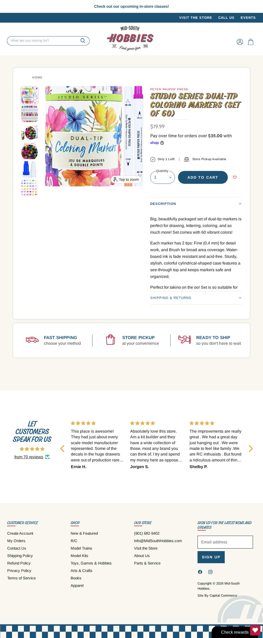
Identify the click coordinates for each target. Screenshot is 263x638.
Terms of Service (21, 578)
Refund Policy (19, 563)
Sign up (211, 557)
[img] (32, 448)
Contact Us (16, 548)
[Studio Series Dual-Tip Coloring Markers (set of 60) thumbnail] (29, 95)
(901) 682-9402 (146, 533)
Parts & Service (147, 563)
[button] (196, 203)
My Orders (16, 541)
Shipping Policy (20, 555)
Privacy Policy (19, 570)
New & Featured (84, 533)
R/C (74, 541)
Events (248, 18)
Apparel (77, 585)
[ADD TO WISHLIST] (235, 177)
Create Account (20, 533)
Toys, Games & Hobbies (91, 563)
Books (76, 578)
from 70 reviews (28, 457)
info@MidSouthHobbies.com (158, 541)
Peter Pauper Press (169, 89)
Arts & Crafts (81, 570)
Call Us (226, 18)
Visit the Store (195, 18)
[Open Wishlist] (255, 630)
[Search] (83, 40)
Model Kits (79, 555)
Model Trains (81, 548)
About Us (142, 555)
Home (37, 77)
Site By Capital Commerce (217, 595)
